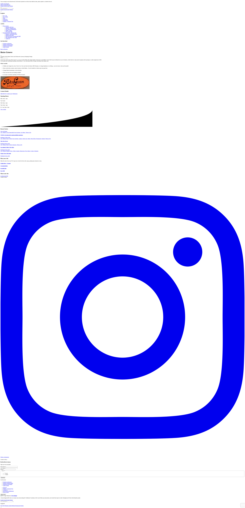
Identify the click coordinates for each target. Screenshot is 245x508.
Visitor (6, 474)
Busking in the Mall (10, 35)
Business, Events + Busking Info (9, 32)
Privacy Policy (6, 492)
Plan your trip (6, 26)
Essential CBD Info (10, 27)
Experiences (5, 20)
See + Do (5, 15)
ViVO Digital (14, 495)
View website (3, 109)
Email (2, 469)
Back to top (3, 494)
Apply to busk (6, 47)
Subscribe (3, 477)
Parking (11, 6)
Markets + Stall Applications (11, 34)
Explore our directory (7, 43)
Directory (5, 487)
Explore (2, 6)
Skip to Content (4, 4)
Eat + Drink (5, 16)
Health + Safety (9, 30)
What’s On (5, 19)
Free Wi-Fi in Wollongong (11, 29)
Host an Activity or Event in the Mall (13, 36)
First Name (3, 466)
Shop (4, 18)
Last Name (3, 468)
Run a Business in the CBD (11, 37)
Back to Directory (4, 49)
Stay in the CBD (9, 31)
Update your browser (5, 3)
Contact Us (8, 38)
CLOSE (2, 23)
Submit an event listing (7, 45)
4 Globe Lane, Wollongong (11, 93)
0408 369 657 (3, 93)
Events (8, 6)
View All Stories (4, 131)
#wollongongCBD (4, 176)
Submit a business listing (8, 44)
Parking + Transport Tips (8, 21)
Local (6, 473)
